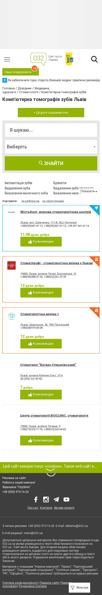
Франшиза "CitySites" (16, 487)
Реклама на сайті (14, 478)
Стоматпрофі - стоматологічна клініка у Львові (56, 263)
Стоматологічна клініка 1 (39, 314)
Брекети (59, 183)
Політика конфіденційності (20, 583)
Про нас (33, 507)
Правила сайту (50, 583)
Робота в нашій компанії (18, 482)
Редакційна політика (33, 586)
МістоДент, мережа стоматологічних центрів (55, 212)
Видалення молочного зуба (26, 193)
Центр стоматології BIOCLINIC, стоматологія (54, 415)
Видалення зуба (17, 188)
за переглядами (53, 201)
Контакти (46, 507)
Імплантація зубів (18, 183)
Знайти (53, 163)
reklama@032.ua (76, 526)
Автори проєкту (64, 507)
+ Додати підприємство (51, 112)
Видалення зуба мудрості (73, 188)
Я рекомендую (43, 241)
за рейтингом (30, 201)
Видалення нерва (67, 193)
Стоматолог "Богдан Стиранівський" (48, 365)
